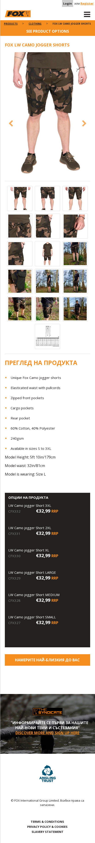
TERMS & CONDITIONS (47, 822)
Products (11, 23)
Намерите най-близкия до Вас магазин (47, 661)
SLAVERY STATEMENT (47, 832)
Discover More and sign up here (47, 732)
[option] (47, 116)
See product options (47, 31)
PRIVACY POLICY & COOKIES (47, 827)
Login (67, 3)
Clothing (35, 23)
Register (87, 3)
